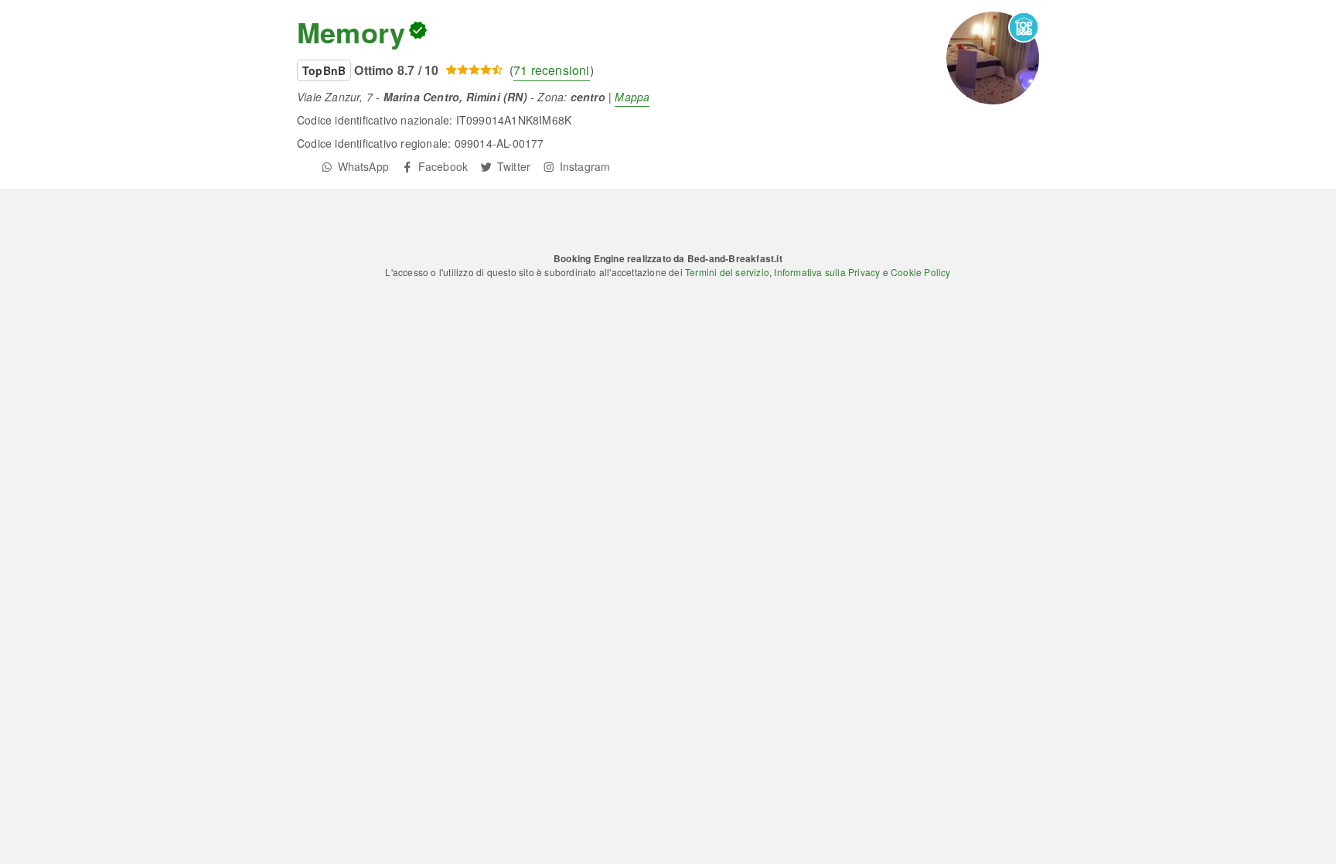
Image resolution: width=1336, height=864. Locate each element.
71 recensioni (551, 70)
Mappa (632, 96)
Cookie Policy (921, 271)
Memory (351, 32)
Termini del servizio (727, 271)
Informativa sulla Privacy (827, 271)
